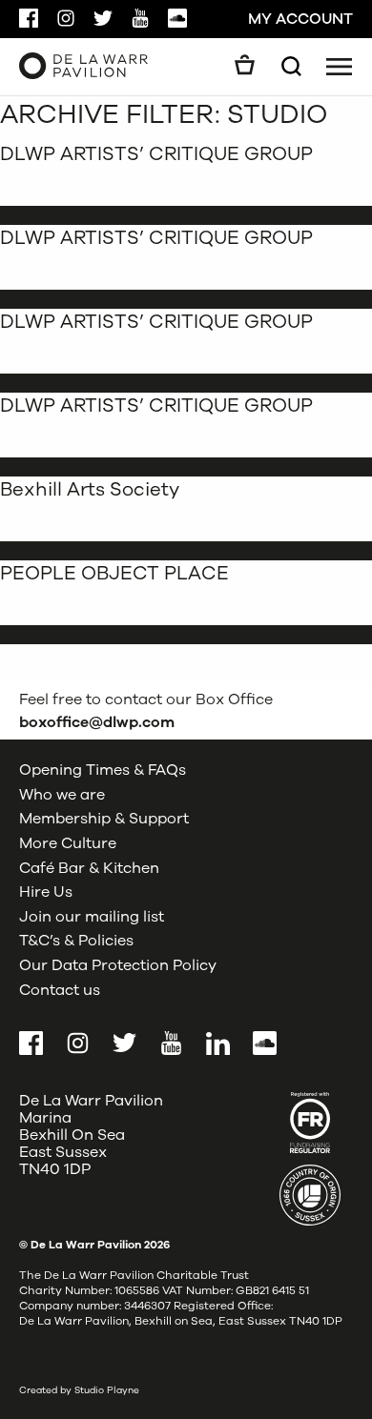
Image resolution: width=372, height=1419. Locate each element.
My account (300, 19)
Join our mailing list (91, 916)
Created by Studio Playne (79, 1390)
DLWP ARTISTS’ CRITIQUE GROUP (156, 154)
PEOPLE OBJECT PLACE (114, 573)
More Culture (67, 843)
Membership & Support (104, 818)
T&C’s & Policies (76, 940)
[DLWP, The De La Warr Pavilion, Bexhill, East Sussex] (83, 64)
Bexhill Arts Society (89, 489)
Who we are (62, 794)
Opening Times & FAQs (102, 770)
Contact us (59, 990)
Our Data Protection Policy (118, 965)
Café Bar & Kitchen (89, 868)
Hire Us (45, 892)
